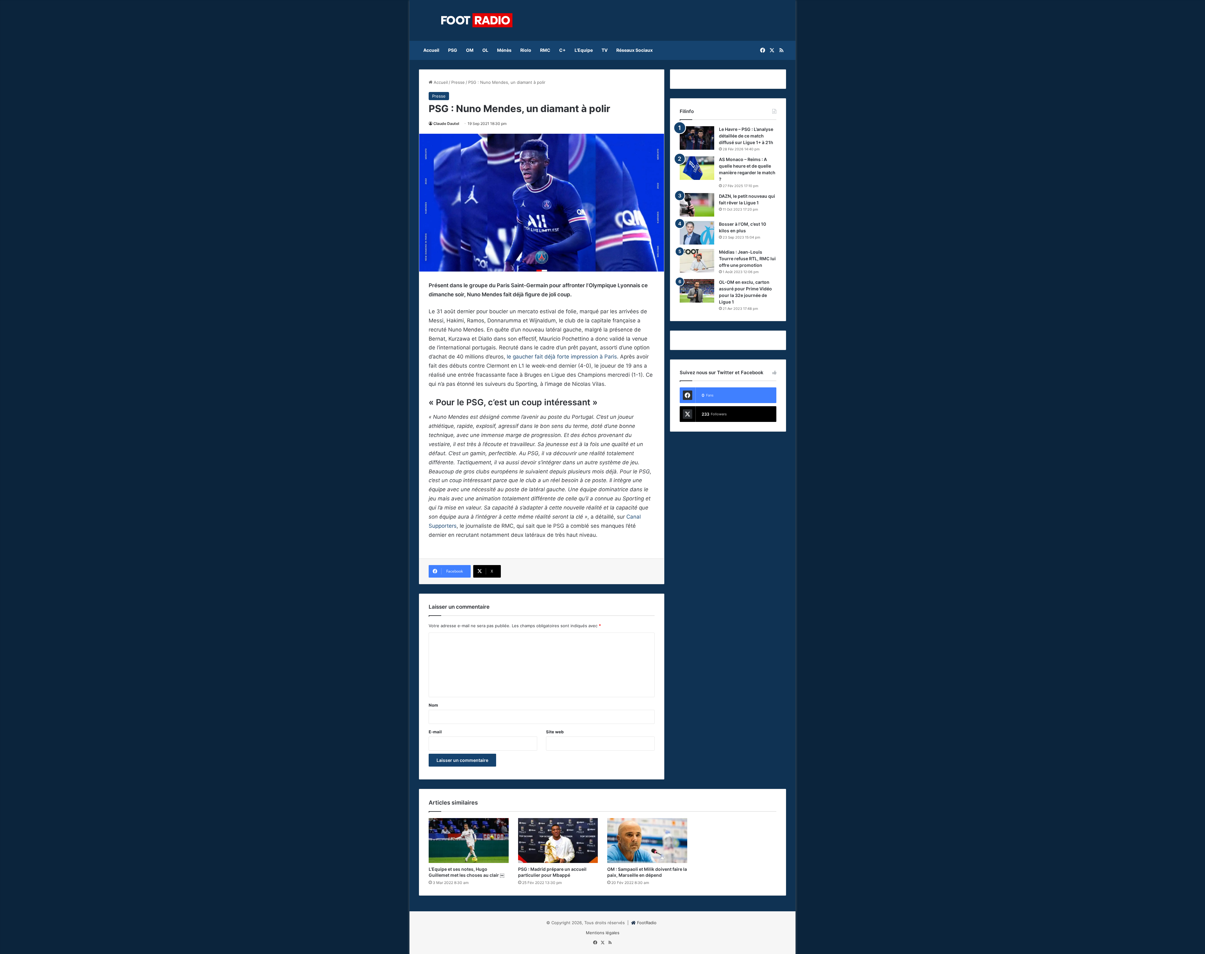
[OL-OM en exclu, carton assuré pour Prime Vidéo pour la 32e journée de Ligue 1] (697, 291)
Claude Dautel (446, 123)
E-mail (435, 731)
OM (470, 50)
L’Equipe (584, 50)
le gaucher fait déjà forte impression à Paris (562, 356)
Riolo (525, 50)
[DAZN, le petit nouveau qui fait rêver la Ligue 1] (697, 205)
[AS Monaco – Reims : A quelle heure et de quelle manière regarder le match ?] (697, 168)
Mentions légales (602, 932)
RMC (545, 50)
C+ (562, 50)
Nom (433, 705)
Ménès (504, 50)
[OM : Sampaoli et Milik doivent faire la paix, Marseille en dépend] (647, 840)
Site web (555, 731)
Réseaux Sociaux (634, 50)
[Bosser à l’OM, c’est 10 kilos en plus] (697, 233)
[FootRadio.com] (477, 20)
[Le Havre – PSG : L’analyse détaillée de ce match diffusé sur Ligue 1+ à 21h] (697, 138)
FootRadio (646, 922)
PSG (452, 50)
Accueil (431, 50)
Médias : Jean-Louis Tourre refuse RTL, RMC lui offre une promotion (747, 258)
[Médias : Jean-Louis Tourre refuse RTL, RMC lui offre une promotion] (697, 260)
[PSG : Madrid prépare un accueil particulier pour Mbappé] (558, 840)
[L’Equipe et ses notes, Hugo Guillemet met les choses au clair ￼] (469, 840)
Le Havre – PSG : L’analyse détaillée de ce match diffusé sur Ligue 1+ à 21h (746, 136)
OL (485, 50)
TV (605, 50)
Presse (458, 82)
